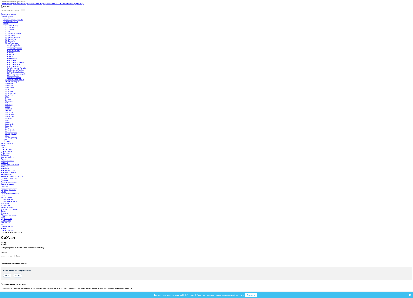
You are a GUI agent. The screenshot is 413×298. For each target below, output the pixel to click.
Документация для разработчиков (13, 4)
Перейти (251, 295)
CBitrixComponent (7, 230)
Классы (3, 228)
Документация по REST (51, 4)
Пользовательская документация (72, 4)
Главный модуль (7, 226)
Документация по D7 (34, 4)
